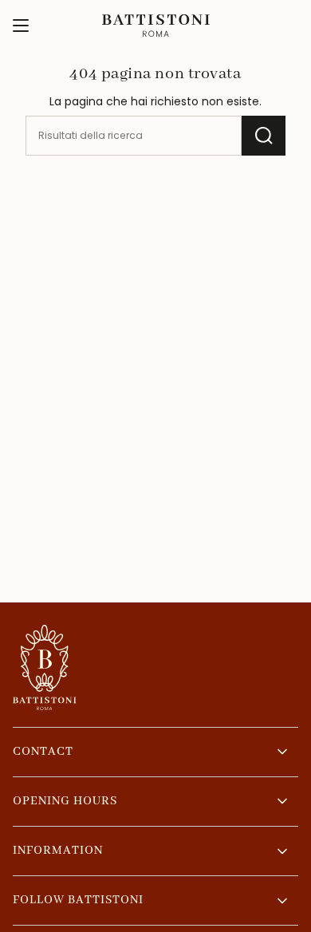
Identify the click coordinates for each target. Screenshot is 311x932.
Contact (43, 751)
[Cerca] (263, 136)
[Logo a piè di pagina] (45, 667)
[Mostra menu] (21, 25)
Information (58, 850)
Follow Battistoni (78, 900)
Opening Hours (65, 801)
